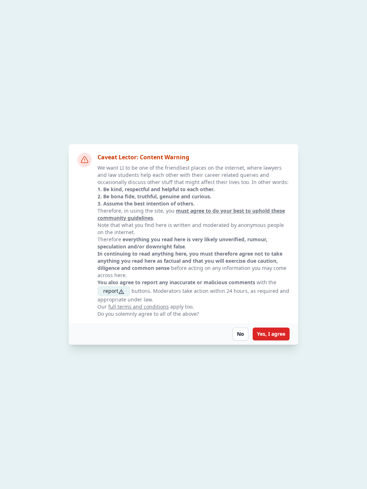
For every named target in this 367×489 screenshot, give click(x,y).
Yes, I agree (271, 333)
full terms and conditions (138, 306)
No (240, 333)
